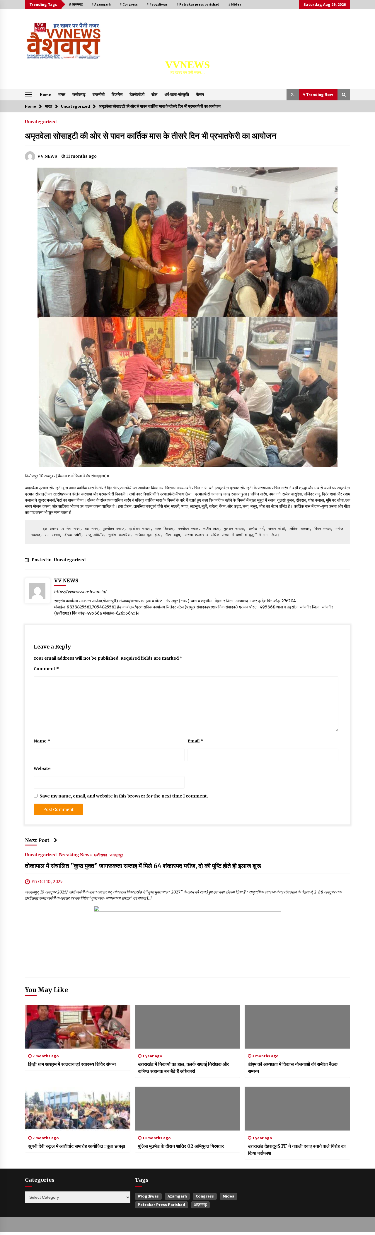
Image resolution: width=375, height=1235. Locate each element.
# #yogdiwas (157, 4)
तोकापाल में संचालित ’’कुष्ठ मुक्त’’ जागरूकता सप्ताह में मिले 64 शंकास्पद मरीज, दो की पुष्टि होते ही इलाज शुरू (143, 866)
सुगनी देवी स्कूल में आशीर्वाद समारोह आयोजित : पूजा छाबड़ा (76, 1146)
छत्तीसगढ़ (79, 94)
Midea (228, 1196)
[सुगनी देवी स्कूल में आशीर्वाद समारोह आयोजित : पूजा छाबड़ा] (77, 1109)
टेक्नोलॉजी (136, 94)
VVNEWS (187, 65)
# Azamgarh (101, 4)
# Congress (129, 4)
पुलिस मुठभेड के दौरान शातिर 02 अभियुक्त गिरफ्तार (181, 1146)
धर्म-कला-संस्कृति (176, 94)
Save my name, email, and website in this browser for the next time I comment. (124, 796)
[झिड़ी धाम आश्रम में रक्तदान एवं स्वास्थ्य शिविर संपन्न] (77, 1027)
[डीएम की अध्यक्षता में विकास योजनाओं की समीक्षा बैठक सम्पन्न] (297, 1027)
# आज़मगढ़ (76, 4)
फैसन (200, 94)
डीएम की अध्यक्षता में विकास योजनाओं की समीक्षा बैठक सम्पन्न (293, 1067)
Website (42, 768)
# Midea (234, 4)
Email (195, 741)
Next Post (37, 840)
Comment (46, 668)
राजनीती (99, 94)
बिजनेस (117, 94)
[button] (293, 94)
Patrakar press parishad (161, 1204)
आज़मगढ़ (200, 1204)
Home (45, 94)
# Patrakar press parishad (197, 4)
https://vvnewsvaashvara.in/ (80, 591)
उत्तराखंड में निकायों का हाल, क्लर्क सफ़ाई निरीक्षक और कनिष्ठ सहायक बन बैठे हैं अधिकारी (183, 1067)
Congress (205, 1196)
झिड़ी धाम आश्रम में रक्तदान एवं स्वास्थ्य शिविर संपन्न (72, 1064)
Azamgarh (177, 1196)
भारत (61, 94)
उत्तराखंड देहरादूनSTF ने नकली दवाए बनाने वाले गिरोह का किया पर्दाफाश (297, 1149)
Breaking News (75, 854)
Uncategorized (41, 121)
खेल (154, 94)
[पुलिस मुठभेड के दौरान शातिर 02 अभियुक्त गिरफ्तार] (187, 1109)
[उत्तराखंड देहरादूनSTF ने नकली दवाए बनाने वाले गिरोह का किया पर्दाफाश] (297, 1109)
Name (42, 741)
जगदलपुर (116, 854)
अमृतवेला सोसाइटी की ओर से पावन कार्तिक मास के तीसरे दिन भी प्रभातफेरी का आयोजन (150, 136)
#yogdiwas (148, 1196)
